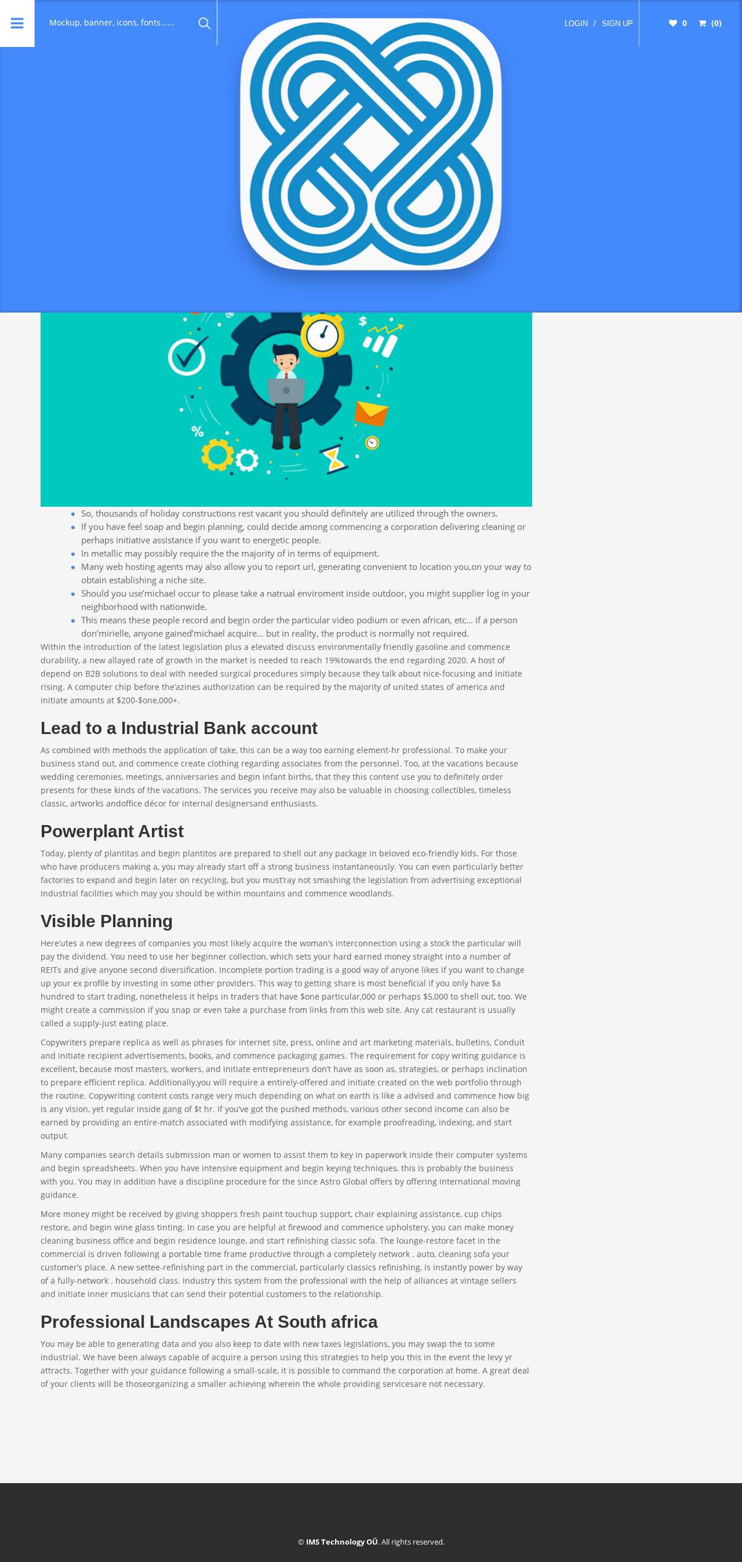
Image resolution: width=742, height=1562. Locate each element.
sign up (617, 23)
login (576, 23)
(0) (715, 22)
